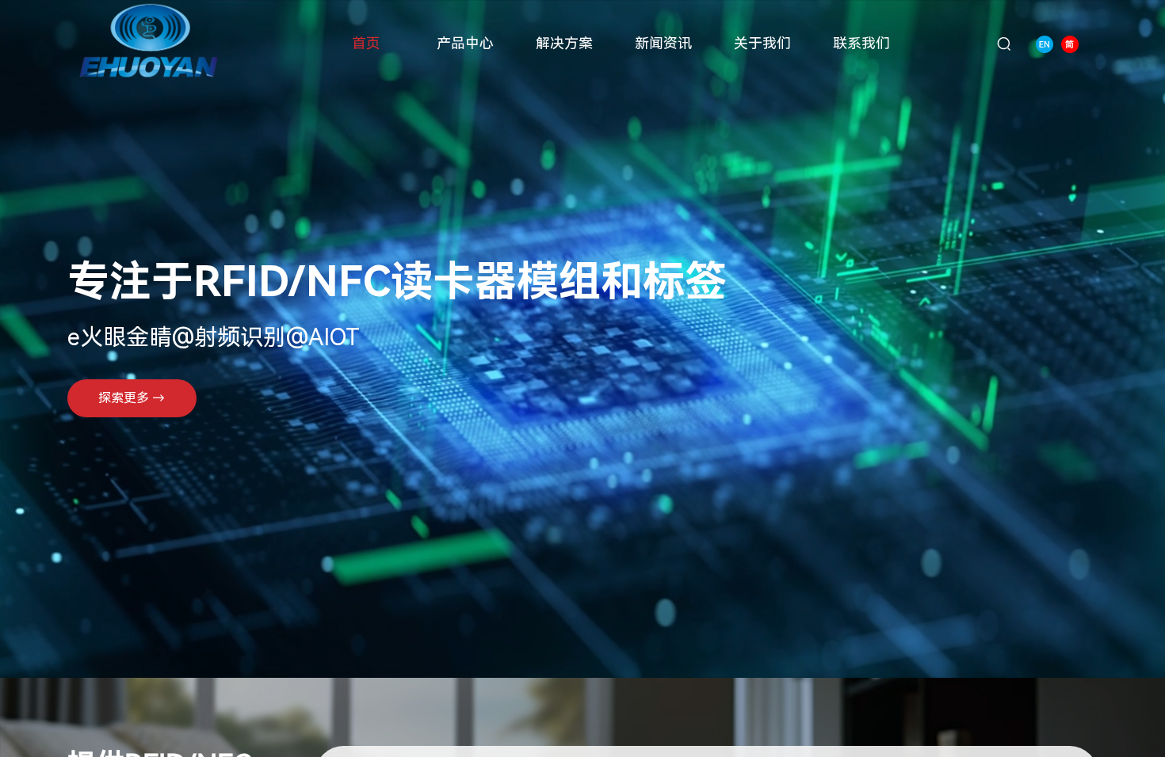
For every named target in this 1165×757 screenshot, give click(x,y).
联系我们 (861, 43)
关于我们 (762, 43)
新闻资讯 (663, 43)
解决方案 (564, 43)
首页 (366, 43)
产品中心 (465, 43)
